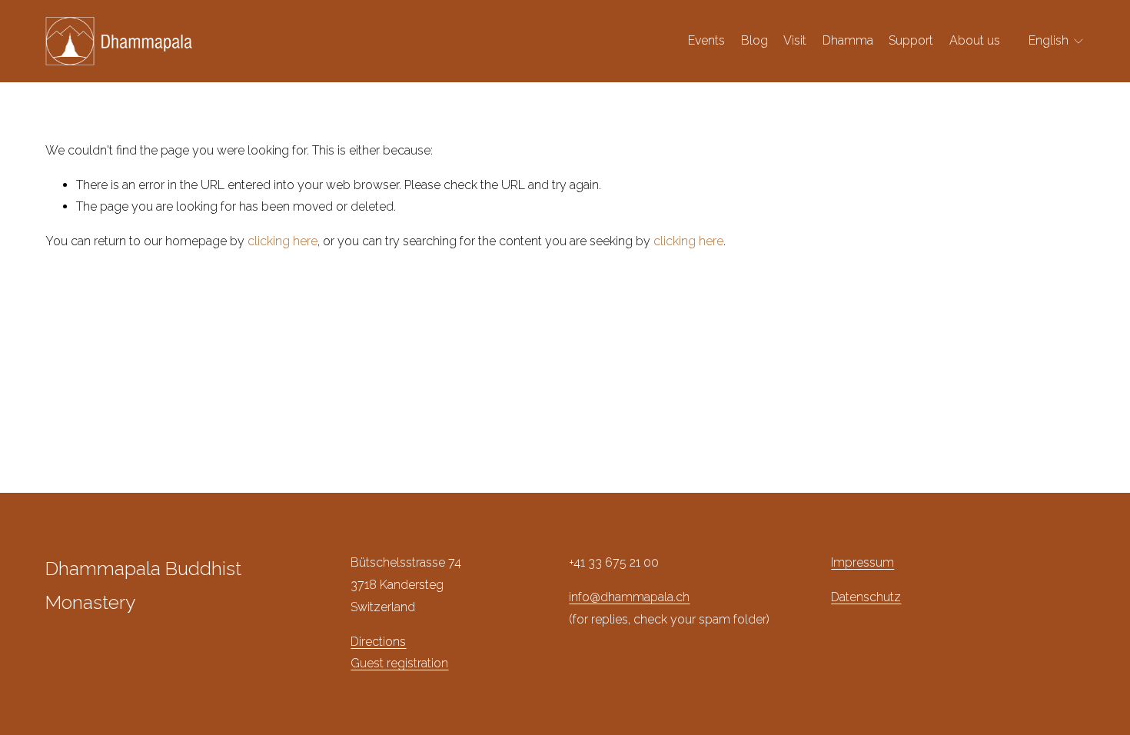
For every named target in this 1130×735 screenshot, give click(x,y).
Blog (754, 40)
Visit (794, 40)
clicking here (282, 241)
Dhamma (848, 40)
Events (706, 40)
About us (974, 40)
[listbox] (1057, 41)
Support (911, 40)
